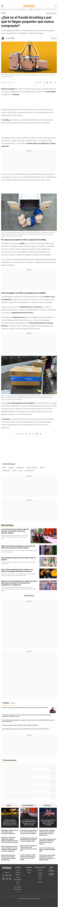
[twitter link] (7, 875)
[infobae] (29, 5)
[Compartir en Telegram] (50, 82)
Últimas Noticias (18, 889)
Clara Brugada (19, 9)
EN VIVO (44, 9)
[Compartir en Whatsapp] (36, 82)
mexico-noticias (29, 470)
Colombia (18, 874)
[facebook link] (3, 875)
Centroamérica (17, 886)
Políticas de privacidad (51, 874)
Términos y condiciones (51, 870)
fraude (4, 467)
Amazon (42, 467)
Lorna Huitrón (11, 38)
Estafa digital (20, 467)
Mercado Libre (6, 470)
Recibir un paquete (32, 467)
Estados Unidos (18, 879)
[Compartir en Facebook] (40, 82)
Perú (18, 884)
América (18, 869)
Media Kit (40, 882)
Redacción (29, 869)
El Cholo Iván (12, 9)
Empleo (29, 872)
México (3, 13)
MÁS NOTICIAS (29, 596)
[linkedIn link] (10, 879)
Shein (14, 470)
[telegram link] (7, 879)
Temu (20, 470)
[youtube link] (3, 879)
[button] (2, 6)
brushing (11, 467)
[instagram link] (10, 875)
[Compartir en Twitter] (43, 82)
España (18, 877)
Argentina (18, 872)
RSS (18, 891)
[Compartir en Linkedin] (47, 82)
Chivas (33, 9)
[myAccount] (55, 6)
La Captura (5, 9)
